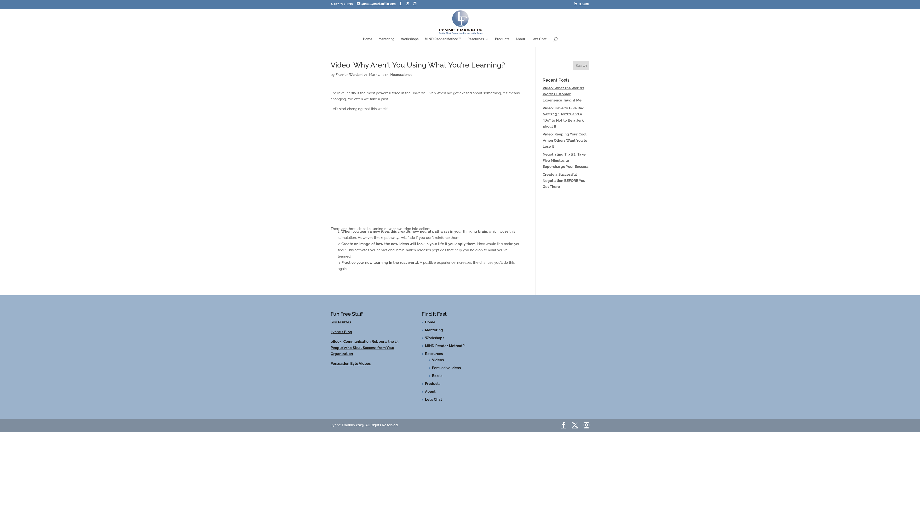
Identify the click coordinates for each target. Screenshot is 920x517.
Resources (475, 39)
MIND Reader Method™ (443, 39)
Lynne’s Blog (341, 332)
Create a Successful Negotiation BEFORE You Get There (564, 180)
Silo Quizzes (341, 322)
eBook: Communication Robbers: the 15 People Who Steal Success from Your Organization (364, 347)
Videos (438, 360)
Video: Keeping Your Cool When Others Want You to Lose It (565, 140)
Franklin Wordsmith (351, 75)
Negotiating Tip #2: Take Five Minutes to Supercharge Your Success (565, 160)
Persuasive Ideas (446, 368)
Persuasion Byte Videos (351, 363)
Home (367, 39)
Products (502, 39)
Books (437, 376)
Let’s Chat (538, 39)
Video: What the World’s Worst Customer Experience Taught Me (563, 94)
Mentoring (387, 39)
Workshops (410, 39)
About (520, 39)
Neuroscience (401, 75)
